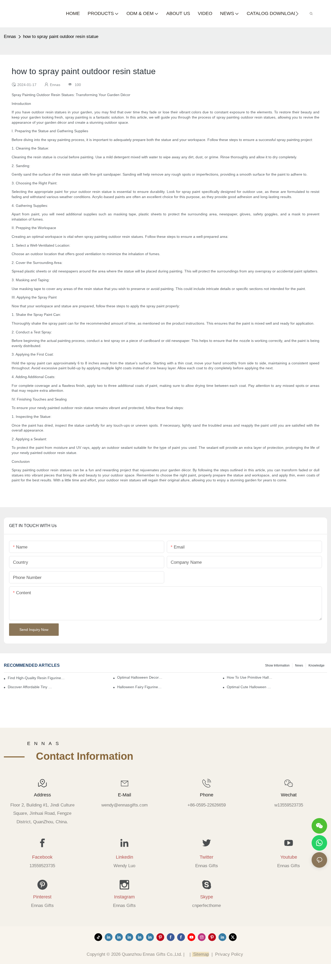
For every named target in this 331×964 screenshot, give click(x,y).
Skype (206, 896)
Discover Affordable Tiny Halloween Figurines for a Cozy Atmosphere (30, 687)
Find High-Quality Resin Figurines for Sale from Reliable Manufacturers (36, 678)
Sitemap (200, 954)
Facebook (42, 857)
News (299, 665)
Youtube (288, 857)
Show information (277, 665)
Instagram (124, 896)
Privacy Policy (229, 954)
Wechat (289, 794)
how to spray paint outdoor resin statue (60, 36)
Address (42, 794)
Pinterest (42, 896)
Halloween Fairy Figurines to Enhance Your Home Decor (140, 687)
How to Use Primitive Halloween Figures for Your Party (249, 677)
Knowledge (317, 665)
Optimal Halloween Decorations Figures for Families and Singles (140, 677)
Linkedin (124, 857)
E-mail (124, 794)
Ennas (10, 36)
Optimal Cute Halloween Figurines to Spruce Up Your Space (249, 687)
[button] (297, 13)
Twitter (206, 857)
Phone (206, 794)
